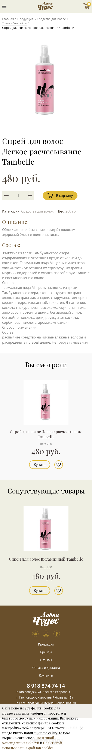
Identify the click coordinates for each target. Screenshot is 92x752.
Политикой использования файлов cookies (32, 745)
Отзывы (46, 660)
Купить (39, 464)
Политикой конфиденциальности (28, 740)
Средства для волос (51, 19)
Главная (8, 19)
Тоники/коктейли (14, 23)
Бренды (46, 652)
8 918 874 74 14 (46, 685)
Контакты (46, 675)
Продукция (25, 19)
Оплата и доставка (46, 668)
